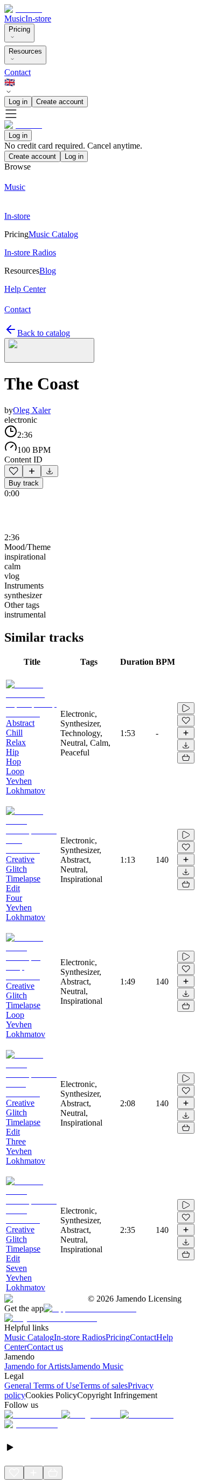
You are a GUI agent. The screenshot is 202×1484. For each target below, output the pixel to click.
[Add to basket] (185, 757)
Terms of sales (103, 1385)
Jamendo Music (96, 1366)
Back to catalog (43, 332)
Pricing (19, 29)
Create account (59, 102)
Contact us (45, 1346)
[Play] (49, 350)
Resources (25, 51)
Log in (18, 102)
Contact (17, 72)
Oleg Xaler (32, 410)
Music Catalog (29, 1337)
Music (14, 18)
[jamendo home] (23, 8)
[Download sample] (49, 471)
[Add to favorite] (13, 471)
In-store (38, 18)
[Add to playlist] (32, 471)
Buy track (24, 483)
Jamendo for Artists (37, 1366)
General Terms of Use (41, 1385)
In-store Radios (80, 1337)
